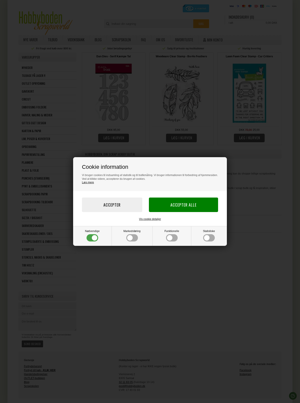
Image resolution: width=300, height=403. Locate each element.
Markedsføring (132, 231)
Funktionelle (171, 231)
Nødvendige (92, 231)
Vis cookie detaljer (150, 219)
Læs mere (88, 182)
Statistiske (209, 231)
